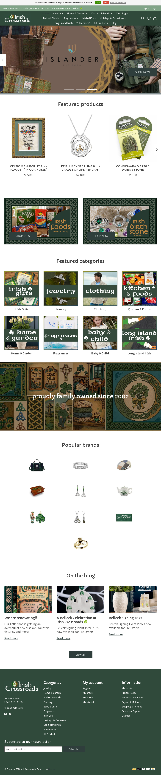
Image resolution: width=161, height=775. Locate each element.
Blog (114, 23)
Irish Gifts (22, 309)
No (105, 3)
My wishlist (88, 702)
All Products (101, 23)
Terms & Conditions (132, 697)
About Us (127, 688)
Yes (98, 3)
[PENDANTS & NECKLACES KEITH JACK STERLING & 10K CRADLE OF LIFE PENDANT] (81, 138)
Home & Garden (22, 353)
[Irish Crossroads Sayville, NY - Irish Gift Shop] (17, 18)
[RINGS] (80, 544)
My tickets (88, 697)
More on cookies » (118, 3)
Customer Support (132, 711)
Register (87, 688)
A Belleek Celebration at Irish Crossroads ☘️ (77, 620)
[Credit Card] (153, 769)
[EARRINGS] (80, 492)
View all (81, 655)
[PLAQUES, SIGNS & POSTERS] (124, 518)
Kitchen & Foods (139, 309)
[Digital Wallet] (146, 769)
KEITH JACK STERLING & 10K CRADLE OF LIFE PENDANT (80, 168)
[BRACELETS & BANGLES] (80, 466)
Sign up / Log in (150, 8)
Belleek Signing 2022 (125, 618)
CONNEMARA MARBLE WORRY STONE (132, 168)
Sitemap (126, 715)
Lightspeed (53, 769)
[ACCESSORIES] (37, 466)
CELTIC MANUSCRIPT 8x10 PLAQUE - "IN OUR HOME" (28, 168)
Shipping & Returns (132, 706)
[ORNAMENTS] (37, 518)
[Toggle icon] (142, 18)
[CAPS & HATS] (124, 466)
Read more (11, 638)
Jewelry (61, 309)
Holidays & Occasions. (55, 720)
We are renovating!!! (21, 618)
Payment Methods (131, 702)
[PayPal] (134, 769)
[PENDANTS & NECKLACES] (80, 518)
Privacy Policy (129, 692)
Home (45, 13)
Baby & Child (100, 353)
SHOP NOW (142, 72)
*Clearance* (83, 23)
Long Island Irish (63, 23)
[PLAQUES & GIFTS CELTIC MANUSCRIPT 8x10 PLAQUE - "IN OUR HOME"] (28, 138)
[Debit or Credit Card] (139, 769)
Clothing (100, 309)
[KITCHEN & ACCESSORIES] (124, 492)
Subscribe (74, 749)
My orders (88, 692)
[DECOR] (37, 492)
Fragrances (61, 353)
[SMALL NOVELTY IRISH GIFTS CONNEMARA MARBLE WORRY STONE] (133, 138)
